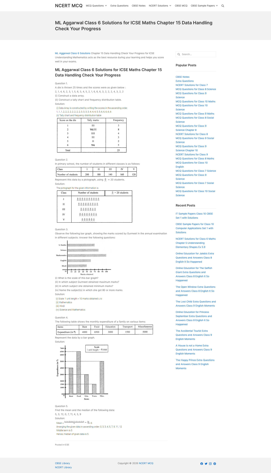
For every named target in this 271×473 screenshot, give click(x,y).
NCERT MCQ (146, 463)
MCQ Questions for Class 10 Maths (195, 101)
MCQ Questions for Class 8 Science (196, 89)
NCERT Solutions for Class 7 (192, 85)
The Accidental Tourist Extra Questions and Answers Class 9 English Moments (194, 334)
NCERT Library (63, 467)
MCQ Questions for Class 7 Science (196, 170)
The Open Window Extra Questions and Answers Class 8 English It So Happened (195, 290)
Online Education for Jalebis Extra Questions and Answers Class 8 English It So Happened (195, 257)
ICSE (67, 444)
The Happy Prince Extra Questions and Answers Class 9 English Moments (195, 364)
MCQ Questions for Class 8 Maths (195, 158)
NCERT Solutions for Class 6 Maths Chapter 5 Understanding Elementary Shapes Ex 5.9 (196, 242)
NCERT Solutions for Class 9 (192, 154)
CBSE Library (62, 463)
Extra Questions (185, 81)
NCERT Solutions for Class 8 (192, 134)
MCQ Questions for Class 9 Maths (195, 113)
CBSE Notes (182, 76)
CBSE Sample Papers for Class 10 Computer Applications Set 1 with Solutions (195, 228)
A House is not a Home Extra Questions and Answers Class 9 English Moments (194, 349)
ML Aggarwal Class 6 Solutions (72, 53)
